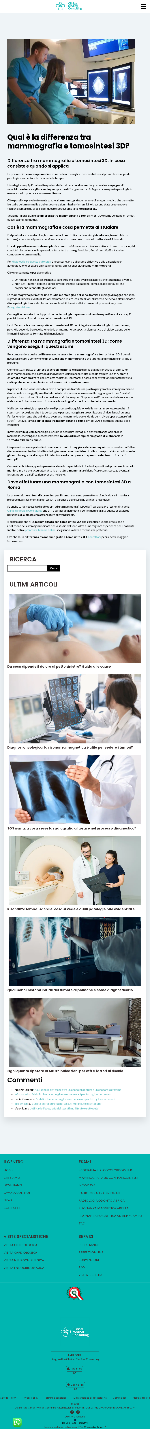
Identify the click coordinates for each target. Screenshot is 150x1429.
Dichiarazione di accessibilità (90, 1397)
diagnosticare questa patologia (31, 261)
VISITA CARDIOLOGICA (20, 1252)
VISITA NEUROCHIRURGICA (24, 1260)
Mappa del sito (141, 1397)
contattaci (94, 537)
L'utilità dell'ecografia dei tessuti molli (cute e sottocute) (67, 1103)
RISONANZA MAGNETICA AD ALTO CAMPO (110, 1215)
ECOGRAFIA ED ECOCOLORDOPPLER (105, 1170)
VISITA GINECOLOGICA (21, 1245)
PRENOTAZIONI (89, 1244)
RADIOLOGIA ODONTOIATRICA (102, 1200)
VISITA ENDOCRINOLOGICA (24, 1267)
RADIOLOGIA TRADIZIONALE (100, 1193)
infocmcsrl (21, 1094)
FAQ (82, 1267)
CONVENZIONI (89, 1259)
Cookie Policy (8, 1397)
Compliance (119, 1397)
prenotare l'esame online (40, 530)
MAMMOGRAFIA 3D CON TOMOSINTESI (108, 1177)
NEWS (8, 1200)
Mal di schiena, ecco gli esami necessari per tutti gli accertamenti (72, 1094)
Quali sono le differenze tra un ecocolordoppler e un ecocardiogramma (77, 1089)
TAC (82, 1223)
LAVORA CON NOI (17, 1192)
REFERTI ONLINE (91, 1252)
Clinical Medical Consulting (24, 510)
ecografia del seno (19, 307)
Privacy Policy (30, 1397)
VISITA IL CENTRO (91, 1274)
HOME (8, 1170)
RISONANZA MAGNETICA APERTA (104, 1208)
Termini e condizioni (55, 1397)
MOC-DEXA (87, 1185)
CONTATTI (12, 1207)
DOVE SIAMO (13, 1185)
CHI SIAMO (12, 1177)
